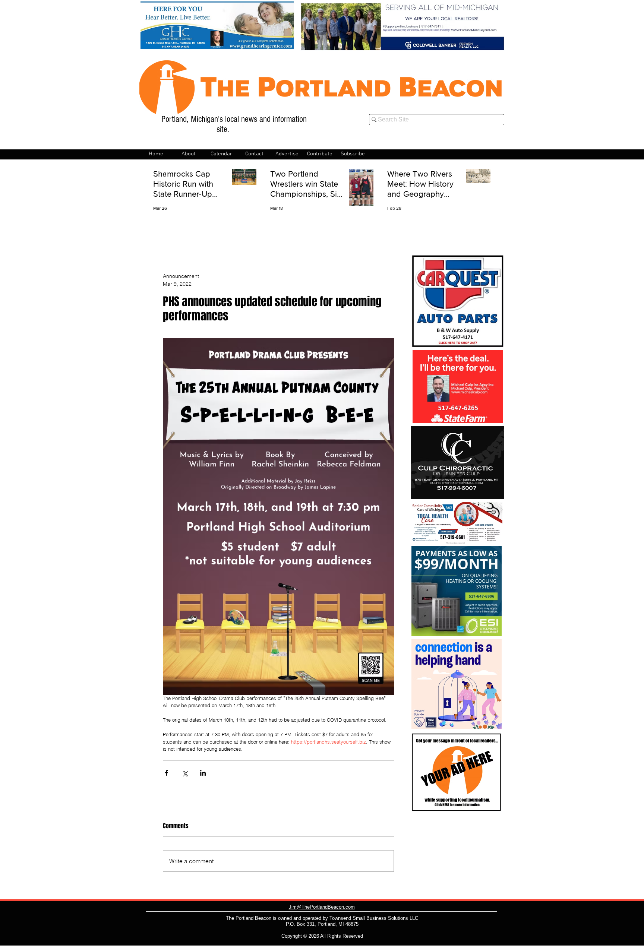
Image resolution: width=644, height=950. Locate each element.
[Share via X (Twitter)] (184, 772)
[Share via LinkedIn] (202, 772)
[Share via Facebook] (166, 772)
